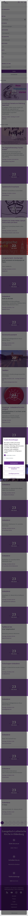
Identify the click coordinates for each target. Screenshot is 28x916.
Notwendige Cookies (10, 455)
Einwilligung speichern (14, 473)
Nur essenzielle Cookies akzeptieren (14, 468)
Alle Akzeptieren (14, 463)
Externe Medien (9, 458)
